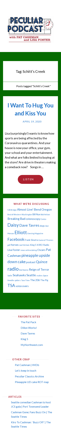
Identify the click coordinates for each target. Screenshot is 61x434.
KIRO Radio (43, 245)
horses (15, 244)
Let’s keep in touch (25, 370)
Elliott (21, 232)
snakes (39, 275)
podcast (30, 262)
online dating (31, 250)
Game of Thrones (46, 240)
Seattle (31, 275)
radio (13, 269)
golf (9, 245)
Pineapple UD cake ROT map (32, 382)
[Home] (11, 86)
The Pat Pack (28, 322)
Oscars (41, 249)
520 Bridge (12, 210)
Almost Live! (25, 209)
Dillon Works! (29, 327)
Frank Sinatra (31, 240)
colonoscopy (33, 218)
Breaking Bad (16, 218)
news (23, 250)
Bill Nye (36, 214)
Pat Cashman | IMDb (27, 364)
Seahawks (19, 275)
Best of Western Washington (19, 214)
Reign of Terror (39, 269)
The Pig (44, 280)
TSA (11, 285)
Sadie (9, 275)
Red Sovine (23, 270)
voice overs (22, 286)
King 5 (33, 245)
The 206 (35, 280)
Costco (43, 219)
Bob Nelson (45, 214)
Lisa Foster (13, 249)
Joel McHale (24, 245)
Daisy (13, 225)
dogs (42, 225)
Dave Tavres (29, 225)
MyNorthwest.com (32, 344)
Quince (41, 262)
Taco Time (25, 280)
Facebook (15, 239)
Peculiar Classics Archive (29, 376)
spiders (17, 280)
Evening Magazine (35, 233)
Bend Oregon (43, 209)
